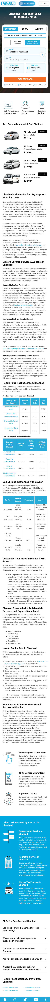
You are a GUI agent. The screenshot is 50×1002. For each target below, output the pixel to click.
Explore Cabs (25, 79)
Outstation (10, 29)
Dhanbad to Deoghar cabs (23, 305)
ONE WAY (17, 42)
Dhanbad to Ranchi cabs (32, 987)
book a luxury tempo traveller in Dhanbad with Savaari (23, 349)
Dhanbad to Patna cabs (32, 990)
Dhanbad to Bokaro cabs (10, 987)
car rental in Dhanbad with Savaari (29, 245)
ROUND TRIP (32, 42)
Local (25, 29)
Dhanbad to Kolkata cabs (10, 990)
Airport (39, 29)
